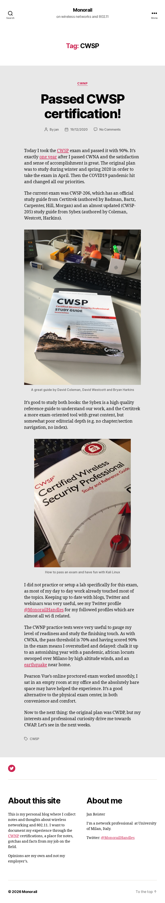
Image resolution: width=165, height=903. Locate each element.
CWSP (63, 151)
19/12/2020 (79, 129)
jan (56, 129)
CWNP (82, 83)
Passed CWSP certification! (83, 106)
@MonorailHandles (44, 610)
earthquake (35, 665)
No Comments (110, 129)
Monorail (82, 10)
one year (48, 157)
